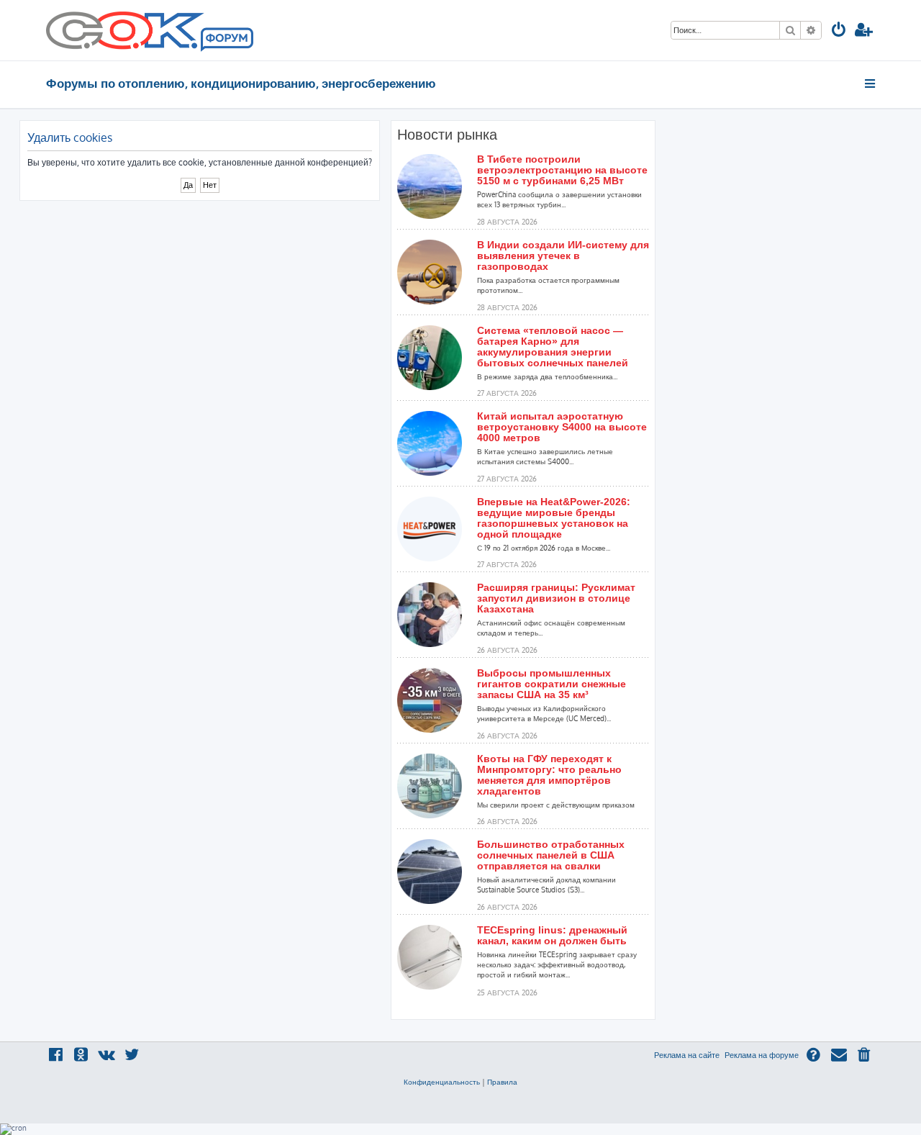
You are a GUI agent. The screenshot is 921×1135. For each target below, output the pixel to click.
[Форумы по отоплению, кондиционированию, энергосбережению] (226, 40)
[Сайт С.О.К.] (149, 30)
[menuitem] (839, 31)
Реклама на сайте (687, 1055)
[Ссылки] (871, 83)
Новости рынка (447, 135)
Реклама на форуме (762, 1055)
